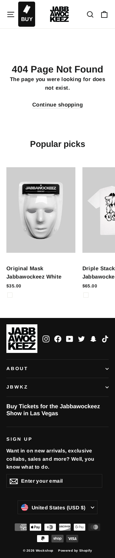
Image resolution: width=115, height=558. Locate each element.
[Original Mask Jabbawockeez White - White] (10, 295)
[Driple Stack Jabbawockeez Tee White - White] (86, 295)
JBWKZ (17, 386)
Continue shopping (57, 105)
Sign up (19, 439)
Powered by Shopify (75, 550)
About (17, 368)
